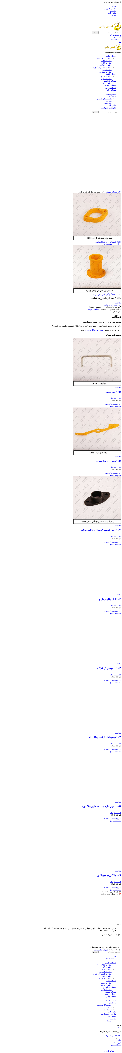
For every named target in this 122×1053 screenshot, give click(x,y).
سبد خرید (108, 103)
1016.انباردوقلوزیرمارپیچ (109, 599)
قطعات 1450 (106, 63)
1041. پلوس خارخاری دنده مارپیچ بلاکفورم (101, 806)
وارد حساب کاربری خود (94, 330)
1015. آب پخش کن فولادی (109, 668)
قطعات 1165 (106, 61)
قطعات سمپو (106, 76)
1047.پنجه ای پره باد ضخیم (108, 461)
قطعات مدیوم (106, 79)
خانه (119, 192)
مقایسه (113, 1019)
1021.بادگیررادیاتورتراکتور (109, 875)
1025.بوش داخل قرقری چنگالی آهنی (104, 737)
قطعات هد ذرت (105, 72)
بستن (119, 1027)
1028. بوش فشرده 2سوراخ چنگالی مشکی (101, 530)
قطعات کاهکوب (105, 65)
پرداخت (109, 101)
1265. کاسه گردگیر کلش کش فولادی (106, 294)
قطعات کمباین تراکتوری (102, 67)
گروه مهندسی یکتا (101, 950)
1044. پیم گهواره (113, 392)
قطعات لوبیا (107, 70)
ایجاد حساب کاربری (113, 1036)
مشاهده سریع (115, 406)
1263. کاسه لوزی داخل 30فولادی (108, 242)
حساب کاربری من (104, 99)
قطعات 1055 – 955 (104, 58)
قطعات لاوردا (106, 83)
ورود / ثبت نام (110, 1021)
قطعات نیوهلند (111, 192)
